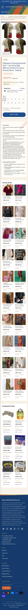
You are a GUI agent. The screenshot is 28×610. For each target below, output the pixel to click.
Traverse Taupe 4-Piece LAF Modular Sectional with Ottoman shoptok (7, 421)
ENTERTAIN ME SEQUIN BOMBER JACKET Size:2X (7, 219)
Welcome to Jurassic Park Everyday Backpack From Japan (20, 421)
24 (19, 103)
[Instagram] (7, 528)
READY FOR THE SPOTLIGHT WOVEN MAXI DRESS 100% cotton (19, 348)
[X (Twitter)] (18, 528)
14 (23, 99)
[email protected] (15, 171)
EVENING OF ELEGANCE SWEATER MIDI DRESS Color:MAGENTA (8, 370)
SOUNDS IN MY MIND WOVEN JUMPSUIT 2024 (7, 391)
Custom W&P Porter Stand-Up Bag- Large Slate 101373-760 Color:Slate (8, 447)
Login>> (8, 432)
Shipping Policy (6, 573)
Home (2, 16)
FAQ (3, 555)
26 (23, 103)
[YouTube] (10, 528)
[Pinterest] (22, 528)
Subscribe (6, 588)
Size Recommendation (16, 108)
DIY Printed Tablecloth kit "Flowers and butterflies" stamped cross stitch (20, 474)
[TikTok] (14, 528)
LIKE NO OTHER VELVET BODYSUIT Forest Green (7, 197)
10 (15, 99)
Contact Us (5, 553)
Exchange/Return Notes (9, 162)
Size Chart (6, 108)
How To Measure (6, 110)
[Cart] (25, 7)
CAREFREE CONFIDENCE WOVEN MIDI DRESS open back (8, 284)
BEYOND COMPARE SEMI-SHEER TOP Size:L (7, 240)
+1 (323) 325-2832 (6, 540)
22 (15, 103)
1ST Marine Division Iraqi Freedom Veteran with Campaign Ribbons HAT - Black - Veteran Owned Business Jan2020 (7, 474)
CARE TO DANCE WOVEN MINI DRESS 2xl (19, 391)
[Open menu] (2, 7)
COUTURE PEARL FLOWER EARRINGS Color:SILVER (7, 327)
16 (4, 103)
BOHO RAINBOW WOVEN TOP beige (19, 327)
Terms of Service (6, 571)
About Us (4, 550)
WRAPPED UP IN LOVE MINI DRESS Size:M (20, 284)
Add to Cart (14, 114)
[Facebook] (3, 528)
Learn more (6, 84)
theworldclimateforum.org (14, 7)
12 (19, 99)
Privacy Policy (5, 568)
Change (23, 88)
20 (11, 103)
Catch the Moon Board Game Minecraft (18, 447)
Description (6, 125)
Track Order (5, 558)
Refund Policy (5, 565)
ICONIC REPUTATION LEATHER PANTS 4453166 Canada (7, 305)
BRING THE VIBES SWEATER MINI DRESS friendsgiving (19, 197)
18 (8, 103)
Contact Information (7, 576)
